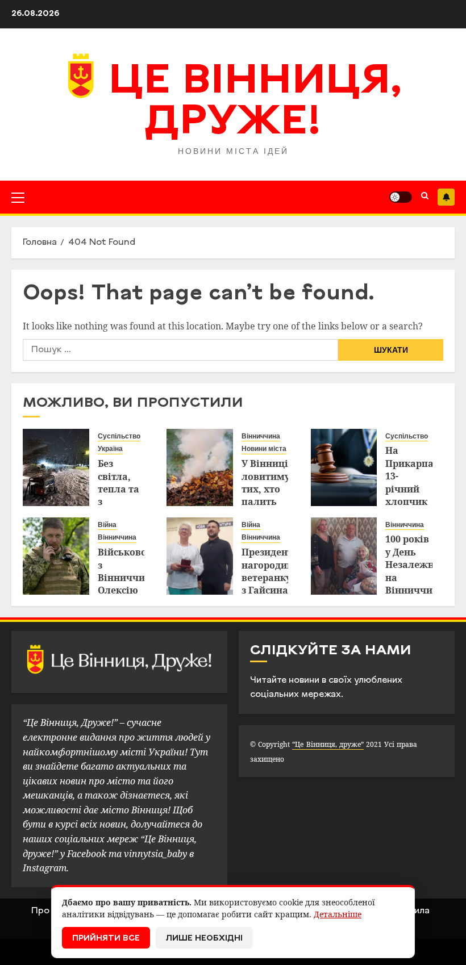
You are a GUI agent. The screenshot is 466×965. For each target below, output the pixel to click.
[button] (17, 197)
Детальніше (337, 914)
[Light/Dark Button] (400, 197)
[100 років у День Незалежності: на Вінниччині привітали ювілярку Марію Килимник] (344, 556)
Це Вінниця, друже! (255, 102)
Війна (107, 525)
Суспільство (119, 436)
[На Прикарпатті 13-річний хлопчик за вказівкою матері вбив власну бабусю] (344, 467)
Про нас (49, 911)
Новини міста (264, 449)
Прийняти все (106, 938)
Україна (110, 449)
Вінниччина (261, 436)
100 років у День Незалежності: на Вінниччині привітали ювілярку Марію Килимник (420, 590)
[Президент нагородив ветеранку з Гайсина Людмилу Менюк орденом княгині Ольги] (200, 556)
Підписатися (446, 197)
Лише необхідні (204, 938)
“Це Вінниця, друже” (327, 744)
